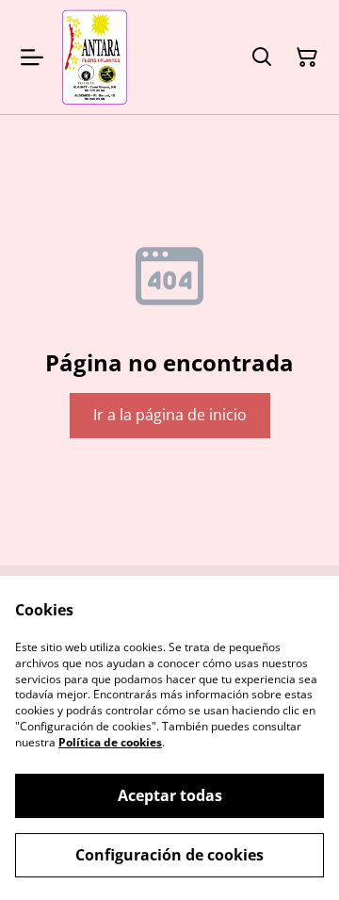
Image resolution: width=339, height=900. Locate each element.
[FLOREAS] (94, 57)
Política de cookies (110, 742)
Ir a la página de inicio (170, 414)
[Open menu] (32, 57)
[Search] (261, 57)
